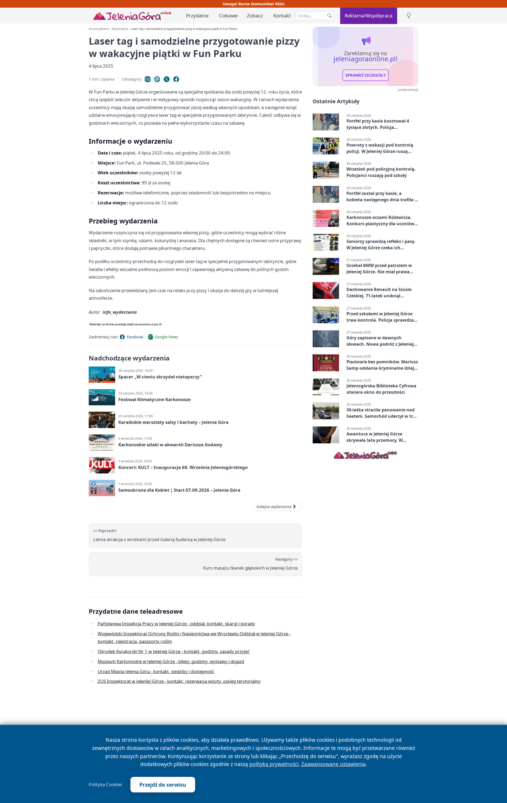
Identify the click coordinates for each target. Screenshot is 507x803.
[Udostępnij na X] (166, 79)
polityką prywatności (274, 764)
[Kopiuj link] (147, 79)
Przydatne (197, 15)
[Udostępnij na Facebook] (176, 79)
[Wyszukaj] (329, 15)
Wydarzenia (120, 29)
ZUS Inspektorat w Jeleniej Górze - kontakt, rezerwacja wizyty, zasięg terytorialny (179, 681)
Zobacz (255, 15)
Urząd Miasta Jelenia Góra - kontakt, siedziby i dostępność (156, 671)
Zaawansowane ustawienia (333, 764)
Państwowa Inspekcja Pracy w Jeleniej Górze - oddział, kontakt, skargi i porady (176, 624)
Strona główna (99, 29)
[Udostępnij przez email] (157, 79)
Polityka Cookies (105, 784)
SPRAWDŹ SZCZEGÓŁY (365, 75)
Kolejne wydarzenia (274, 506)
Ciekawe (228, 15)
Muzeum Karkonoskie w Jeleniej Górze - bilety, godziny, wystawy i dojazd (171, 661)
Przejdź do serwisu (162, 784)
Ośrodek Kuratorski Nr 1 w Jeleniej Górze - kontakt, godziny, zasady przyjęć (174, 651)
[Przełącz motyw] (408, 15)
